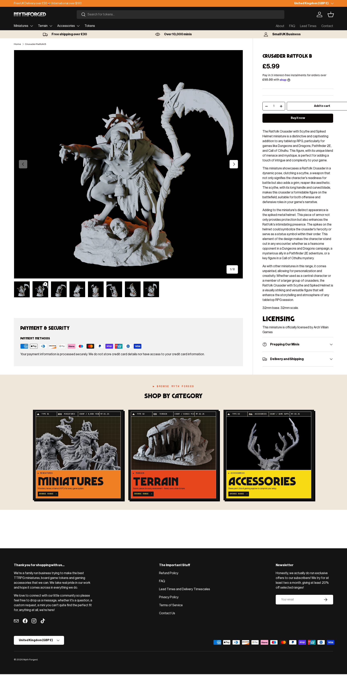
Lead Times (308, 26)
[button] (330, 14)
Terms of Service (171, 605)
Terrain (43, 25)
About (280, 26)
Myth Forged (30, 659)
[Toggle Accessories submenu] (78, 25)
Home (17, 44)
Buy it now (298, 117)
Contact (327, 26)
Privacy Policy (169, 597)
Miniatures (21, 25)
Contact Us (167, 613)
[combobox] (180, 14)
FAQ (292, 26)
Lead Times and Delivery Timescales (184, 589)
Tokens (90, 25)
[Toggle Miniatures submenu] (31, 25)
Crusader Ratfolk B (35, 44)
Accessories (66, 25)
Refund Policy (168, 573)
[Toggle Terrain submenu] (50, 25)
